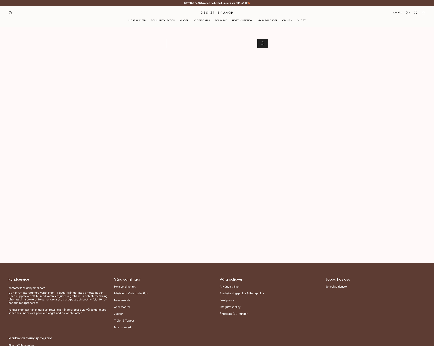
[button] (184, 20)
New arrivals (122, 300)
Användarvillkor (230, 286)
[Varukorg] (423, 12)
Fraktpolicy (227, 300)
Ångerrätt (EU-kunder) (234, 313)
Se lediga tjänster (336, 286)
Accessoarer (122, 307)
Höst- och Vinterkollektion (131, 293)
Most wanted (122, 327)
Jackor (118, 313)
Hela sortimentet (125, 286)
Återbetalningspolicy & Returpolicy (242, 293)
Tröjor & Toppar (124, 320)
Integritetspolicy (230, 307)
